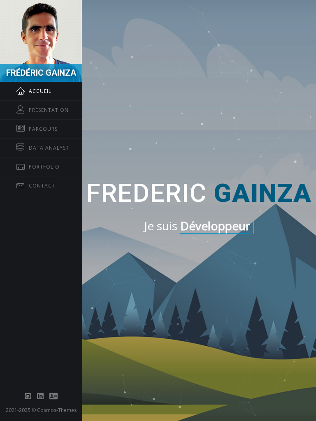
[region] (41, 210)
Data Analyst (49, 147)
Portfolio (44, 166)
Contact (42, 185)
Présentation (49, 109)
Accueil (40, 91)
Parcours (43, 128)
